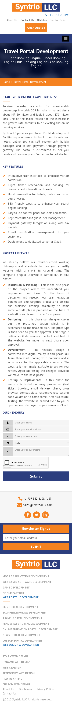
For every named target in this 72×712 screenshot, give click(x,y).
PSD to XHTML (12, 678)
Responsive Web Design (19, 673)
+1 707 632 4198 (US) (37, 499)
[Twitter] (36, 514)
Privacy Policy (45, 689)
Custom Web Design (16, 684)
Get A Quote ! (36, 28)
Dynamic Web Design (17, 662)
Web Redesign (12, 667)
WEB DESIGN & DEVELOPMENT (22, 644)
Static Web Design (15, 656)
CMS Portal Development (20, 607)
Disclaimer (25, 689)
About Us (9, 689)
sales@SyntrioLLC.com (37, 505)
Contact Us (10, 693)
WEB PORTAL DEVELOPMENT (21, 597)
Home (6, 82)
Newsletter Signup (36, 528)
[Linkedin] (45, 514)
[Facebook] (27, 514)
